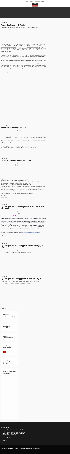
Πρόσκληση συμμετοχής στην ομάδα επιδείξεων (21, 279)
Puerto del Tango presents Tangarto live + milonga (13, 433)
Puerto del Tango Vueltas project (9, 434)
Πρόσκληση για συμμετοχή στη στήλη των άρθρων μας (22, 247)
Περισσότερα (35, 5)
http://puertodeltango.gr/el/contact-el (35, 189)
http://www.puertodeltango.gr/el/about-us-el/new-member (29, 224)
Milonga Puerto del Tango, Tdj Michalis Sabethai (12, 430)
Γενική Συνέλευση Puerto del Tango (16, 161)
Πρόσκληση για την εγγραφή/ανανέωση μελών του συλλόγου (22, 208)
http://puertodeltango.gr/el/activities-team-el (30, 232)
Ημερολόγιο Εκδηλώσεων (7, 327)
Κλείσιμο (35, 3)
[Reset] (4, 352)
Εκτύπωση (4, 22)
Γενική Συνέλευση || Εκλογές (13, 25)
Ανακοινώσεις (35, 27)
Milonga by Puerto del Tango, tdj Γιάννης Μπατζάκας (13, 429)
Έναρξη (2, 308)
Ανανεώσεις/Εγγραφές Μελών (13, 127)
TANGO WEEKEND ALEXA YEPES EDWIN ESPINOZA (13, 432)
